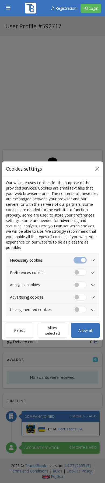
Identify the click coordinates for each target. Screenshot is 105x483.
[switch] (80, 272)
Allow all (85, 330)
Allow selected (52, 330)
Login (93, 8)
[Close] (97, 169)
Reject (19, 330)
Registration (65, 8)
